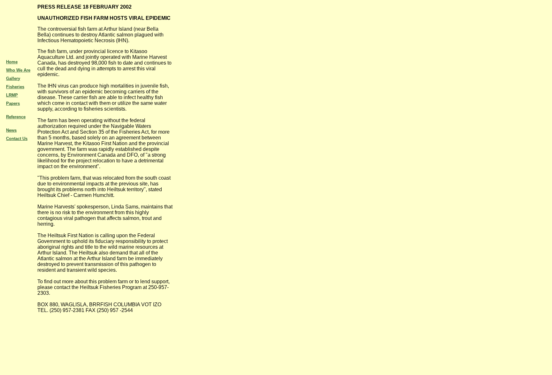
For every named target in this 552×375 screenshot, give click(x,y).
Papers (13, 103)
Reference (16, 116)
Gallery (13, 78)
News (11, 130)
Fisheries (15, 86)
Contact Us (16, 138)
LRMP (12, 95)
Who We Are (18, 70)
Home (12, 61)
